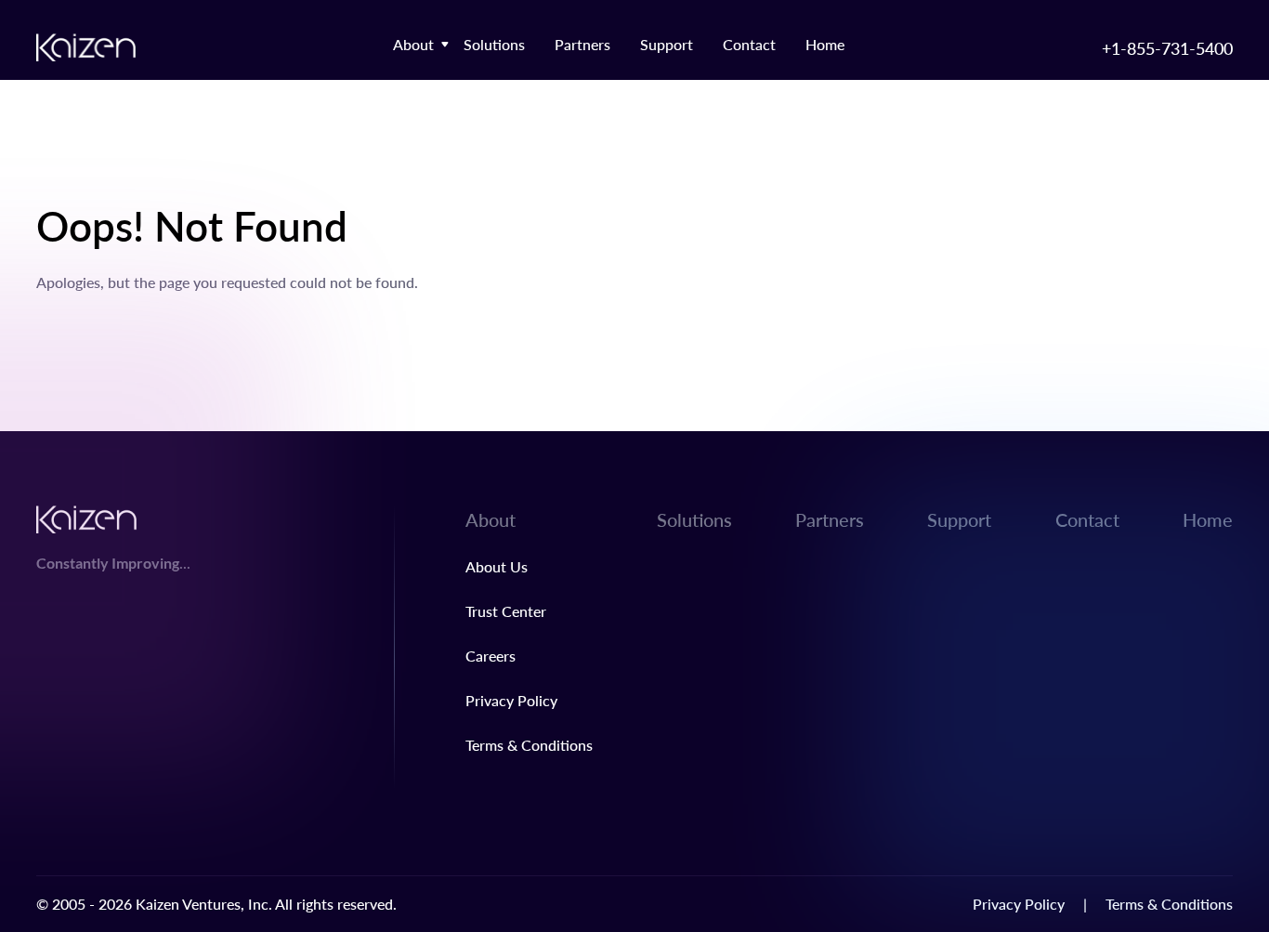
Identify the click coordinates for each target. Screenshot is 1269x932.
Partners (582, 44)
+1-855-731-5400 (1167, 47)
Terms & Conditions (529, 745)
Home (824, 44)
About (413, 44)
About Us (496, 566)
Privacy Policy (511, 700)
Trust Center (505, 611)
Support (666, 44)
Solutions (494, 44)
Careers (490, 655)
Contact (749, 44)
